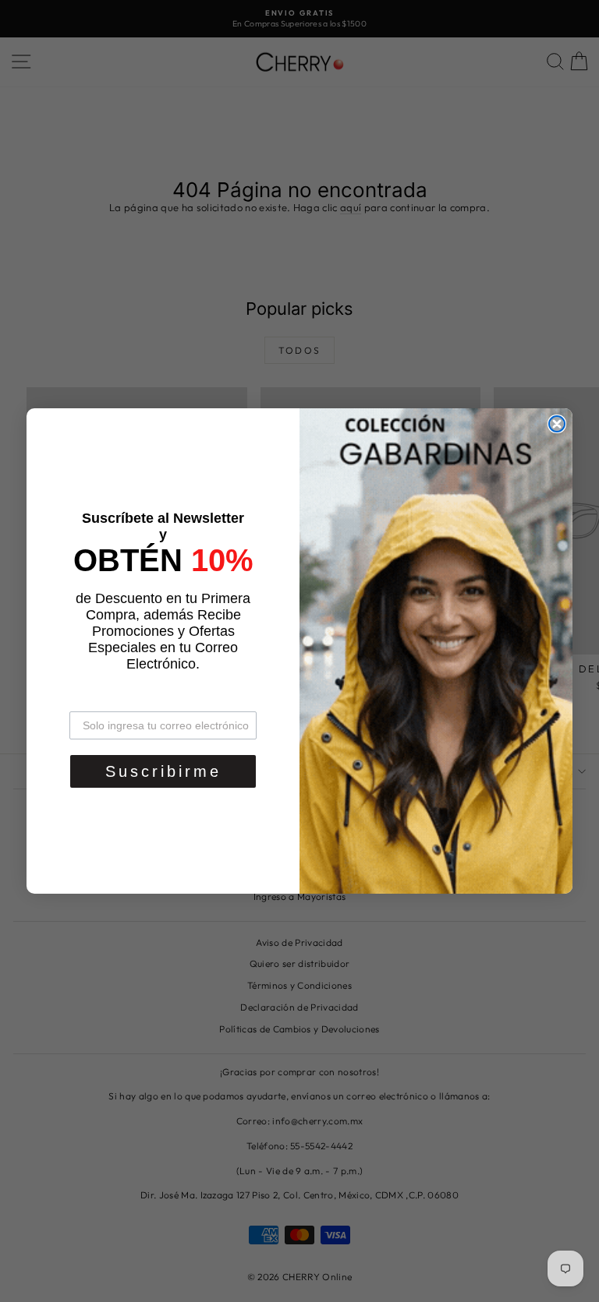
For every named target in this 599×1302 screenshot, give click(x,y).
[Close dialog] (557, 424)
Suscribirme (163, 771)
